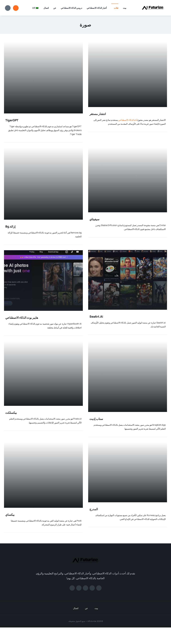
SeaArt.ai (96, 317)
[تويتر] (92, 588)
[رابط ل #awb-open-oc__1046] (16, 8)
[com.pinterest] (78, 588)
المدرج (94, 509)
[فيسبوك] (99, 588)
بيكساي (10, 515)
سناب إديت (96, 419)
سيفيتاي (94, 219)
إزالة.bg (10, 226)
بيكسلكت (11, 413)
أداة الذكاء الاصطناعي (127, 119)
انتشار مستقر (98, 114)
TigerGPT (11, 120)
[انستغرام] (85, 588)
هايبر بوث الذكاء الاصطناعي (21, 318)
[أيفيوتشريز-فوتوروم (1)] (153, 3)
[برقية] (72, 588)
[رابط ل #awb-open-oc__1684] (8, 8)
